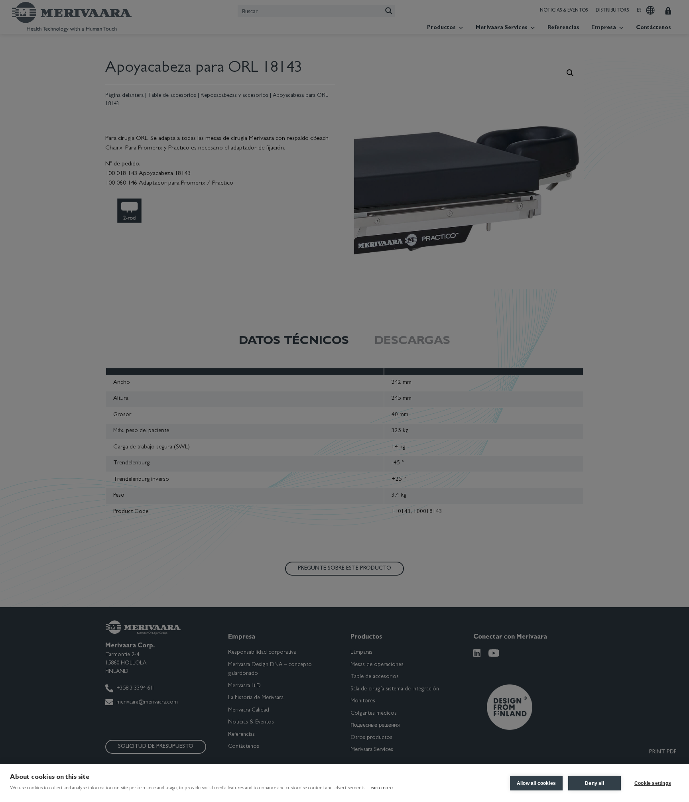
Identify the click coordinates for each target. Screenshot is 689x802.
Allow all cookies (536, 783)
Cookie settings (652, 783)
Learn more (380, 788)
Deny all (594, 783)
